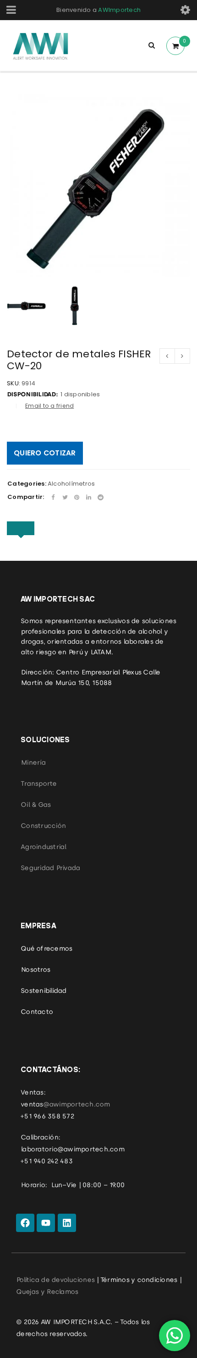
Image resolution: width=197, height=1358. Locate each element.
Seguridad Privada (50, 867)
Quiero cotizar (45, 453)
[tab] (20, 528)
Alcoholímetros (71, 483)
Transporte (39, 783)
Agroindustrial (43, 846)
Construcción (43, 825)
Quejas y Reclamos (47, 1291)
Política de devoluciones (55, 1279)
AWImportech (119, 9)
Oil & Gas (35, 804)
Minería (33, 762)
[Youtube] (46, 1223)
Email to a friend (49, 406)
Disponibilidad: (32, 394)
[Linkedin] (67, 1223)
